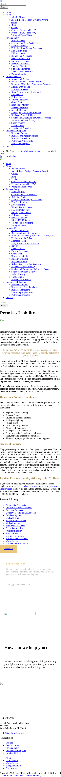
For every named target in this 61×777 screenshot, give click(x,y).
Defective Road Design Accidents (26, 48)
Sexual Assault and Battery (23, 120)
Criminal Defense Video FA (23, 30)
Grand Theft (16, 102)
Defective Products (19, 45)
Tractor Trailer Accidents (22, 71)
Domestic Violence (19, 89)
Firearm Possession (20, 99)
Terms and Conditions (13, 775)
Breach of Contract (19, 133)
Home (8, 12)
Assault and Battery (20, 79)
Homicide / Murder (20, 105)
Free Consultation (8, 156)
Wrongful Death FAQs (21, 35)
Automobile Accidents (16, 505)
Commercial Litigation (16, 130)
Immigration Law (13, 765)
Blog (13, 25)
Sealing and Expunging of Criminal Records (31, 117)
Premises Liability (19, 66)
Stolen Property (18, 123)
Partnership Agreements (22, 141)
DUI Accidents (18, 53)
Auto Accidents (18, 40)
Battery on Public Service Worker (26, 81)
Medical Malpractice (20, 58)
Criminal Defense (13, 76)
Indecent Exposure (19, 107)
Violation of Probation (21, 128)
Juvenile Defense (19, 110)
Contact (14, 27)
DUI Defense (17, 94)
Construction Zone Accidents (24, 43)
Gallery (14, 22)
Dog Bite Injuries (19, 51)
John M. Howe (18, 17)
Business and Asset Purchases (24, 136)
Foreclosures (11, 768)
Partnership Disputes (20, 143)
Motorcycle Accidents (21, 61)
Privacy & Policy (33, 775)
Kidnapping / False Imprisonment (26, 112)
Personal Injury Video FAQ (23, 32)
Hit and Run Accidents (21, 56)
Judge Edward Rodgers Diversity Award (29, 20)
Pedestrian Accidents (20, 63)
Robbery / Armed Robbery (23, 115)
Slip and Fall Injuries (20, 69)
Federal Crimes (18, 97)
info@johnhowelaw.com (31, 151)
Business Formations (20, 138)
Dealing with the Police (21, 87)
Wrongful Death (18, 74)
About (8, 14)
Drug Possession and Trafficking (26, 92)
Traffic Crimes (17, 125)
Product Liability (13, 533)
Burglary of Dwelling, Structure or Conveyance (32, 84)
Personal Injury (12, 38)
